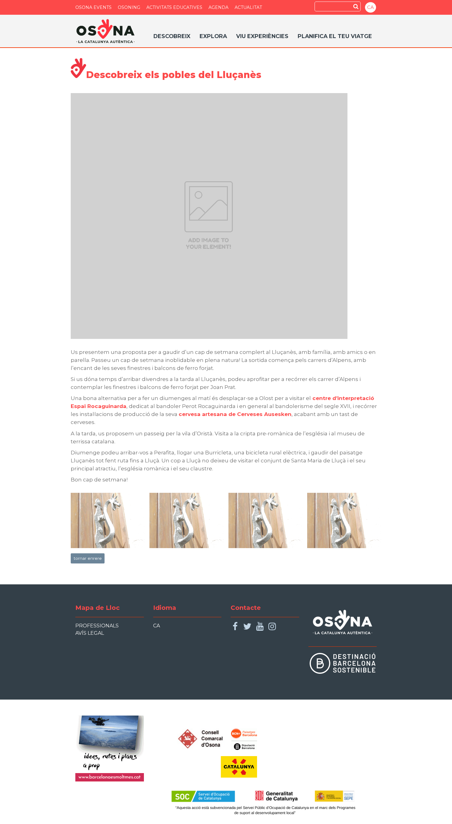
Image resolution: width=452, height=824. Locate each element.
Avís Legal (89, 633)
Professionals (97, 626)
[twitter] (247, 626)
